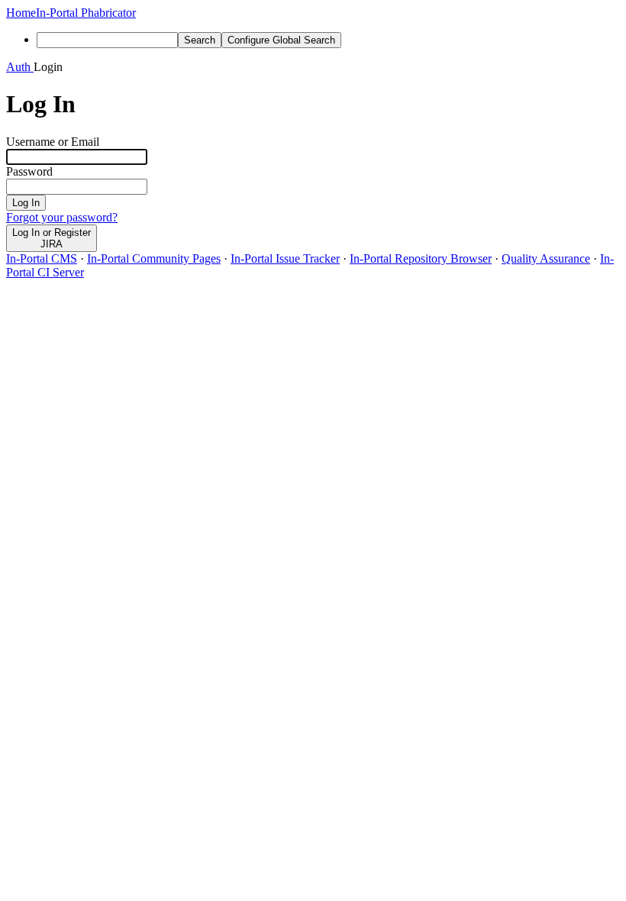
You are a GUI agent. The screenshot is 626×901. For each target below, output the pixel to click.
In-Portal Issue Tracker (285, 258)
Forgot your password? (62, 217)
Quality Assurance (546, 258)
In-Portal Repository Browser (421, 258)
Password (29, 171)
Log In (26, 202)
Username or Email (52, 141)
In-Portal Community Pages (154, 258)
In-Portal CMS (41, 258)
